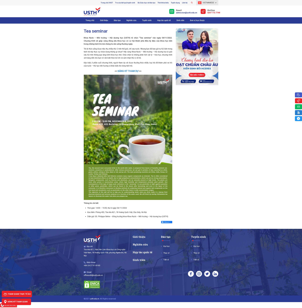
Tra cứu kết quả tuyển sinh (125, 3)
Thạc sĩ (166, 253)
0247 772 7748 (213, 13)
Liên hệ (184, 3)
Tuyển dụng (175, 3)
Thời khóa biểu (163, 3)
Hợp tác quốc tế (142, 252)
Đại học (166, 246)
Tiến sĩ (166, 260)
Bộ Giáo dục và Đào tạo (146, 3)
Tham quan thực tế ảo (19, 294)
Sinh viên (139, 260)
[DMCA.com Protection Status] (92, 288)
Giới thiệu (139, 236)
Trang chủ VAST (107, 3)
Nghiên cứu (140, 244)
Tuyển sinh (198, 236)
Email (179, 10)
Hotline (211, 10)
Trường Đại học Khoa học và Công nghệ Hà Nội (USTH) (92, 11)
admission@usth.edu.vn (186, 13)
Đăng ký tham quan (17, 302)
